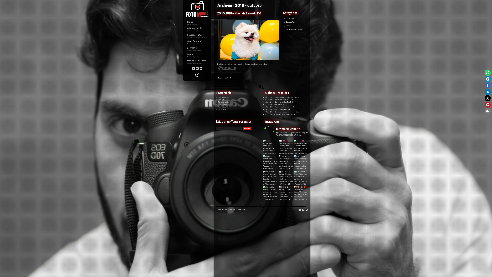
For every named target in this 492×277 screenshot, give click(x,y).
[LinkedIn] (201, 68)
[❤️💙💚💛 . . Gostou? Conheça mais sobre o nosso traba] (286, 193)
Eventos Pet (290, 22)
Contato (221, 100)
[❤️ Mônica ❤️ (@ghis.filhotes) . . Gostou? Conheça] (301, 193)
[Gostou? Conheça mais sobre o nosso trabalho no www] (286, 162)
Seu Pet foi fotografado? (294, 30)
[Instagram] (197, 68)
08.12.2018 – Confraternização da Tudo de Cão (282, 112)
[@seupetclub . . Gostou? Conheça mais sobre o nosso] (301, 162)
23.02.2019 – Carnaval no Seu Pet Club (279, 102)
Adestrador (290, 18)
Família (288, 26)
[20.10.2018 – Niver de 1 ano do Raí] (248, 40)
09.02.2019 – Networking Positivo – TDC (279, 107)
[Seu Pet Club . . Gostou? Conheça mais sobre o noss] (270, 178)
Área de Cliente (223, 97)
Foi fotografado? (224, 102)
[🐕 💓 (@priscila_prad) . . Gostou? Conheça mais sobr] (286, 147)
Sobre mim (222, 109)
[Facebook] (193, 68)
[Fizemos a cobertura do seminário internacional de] (270, 147)
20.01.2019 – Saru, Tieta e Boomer (277, 109)
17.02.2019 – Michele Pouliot (275, 104)
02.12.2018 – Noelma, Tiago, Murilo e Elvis (280, 114)
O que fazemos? (224, 104)
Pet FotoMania (223, 107)
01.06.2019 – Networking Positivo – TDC (279, 100)
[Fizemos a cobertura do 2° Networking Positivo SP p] (270, 162)
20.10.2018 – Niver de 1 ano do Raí (239, 13)
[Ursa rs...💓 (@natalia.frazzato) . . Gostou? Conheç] (301, 147)
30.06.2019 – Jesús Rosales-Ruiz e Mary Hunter (282, 97)
